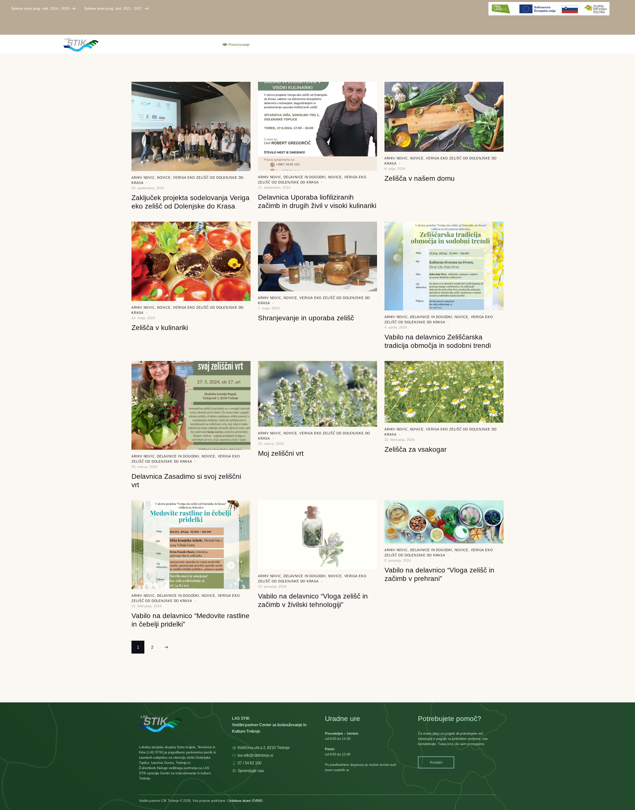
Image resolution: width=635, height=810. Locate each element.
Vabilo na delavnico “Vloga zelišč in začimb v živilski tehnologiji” (313, 600)
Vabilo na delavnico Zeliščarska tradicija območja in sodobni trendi (437, 341)
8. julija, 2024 (394, 169)
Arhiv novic (143, 178)
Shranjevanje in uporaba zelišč (306, 318)
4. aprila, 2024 (395, 327)
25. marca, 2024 (144, 467)
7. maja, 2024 (269, 308)
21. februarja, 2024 (146, 606)
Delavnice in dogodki (305, 177)
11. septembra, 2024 (274, 187)
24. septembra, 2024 (147, 188)
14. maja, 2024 (143, 318)
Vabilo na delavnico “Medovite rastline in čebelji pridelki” (190, 620)
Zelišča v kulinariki (159, 327)
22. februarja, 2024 (399, 440)
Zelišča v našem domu (419, 178)
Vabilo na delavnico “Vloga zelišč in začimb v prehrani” (439, 574)
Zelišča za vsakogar (415, 449)
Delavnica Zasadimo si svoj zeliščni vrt (186, 481)
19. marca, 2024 (271, 444)
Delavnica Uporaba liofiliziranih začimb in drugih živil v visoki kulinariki (317, 201)
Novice (164, 178)
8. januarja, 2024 (397, 560)
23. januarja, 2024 (272, 586)
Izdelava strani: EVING (245, 801)
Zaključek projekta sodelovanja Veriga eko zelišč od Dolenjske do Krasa (190, 202)
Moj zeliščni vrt (281, 453)
